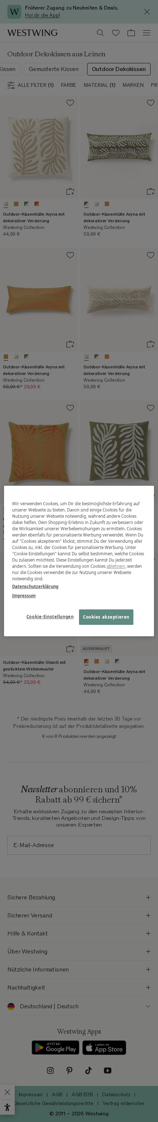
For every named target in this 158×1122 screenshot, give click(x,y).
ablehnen (116, 566)
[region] (79, 561)
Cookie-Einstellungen (49, 617)
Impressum (24, 595)
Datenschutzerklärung (35, 586)
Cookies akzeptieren (106, 617)
